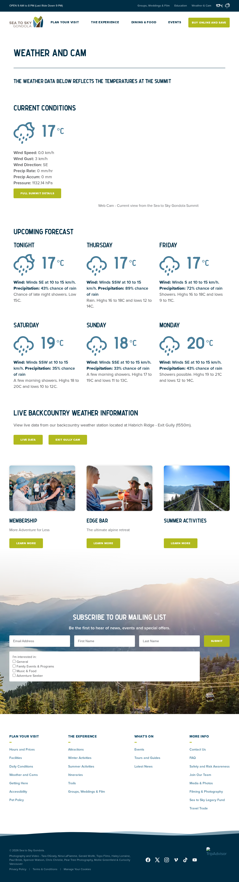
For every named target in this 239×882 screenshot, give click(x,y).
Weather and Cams (23, 775)
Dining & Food (143, 22)
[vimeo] (176, 860)
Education (180, 5)
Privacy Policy (17, 869)
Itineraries (75, 775)
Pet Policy (16, 800)
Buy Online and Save (209, 22)
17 (219, 5)
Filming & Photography (206, 792)
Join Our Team (200, 775)
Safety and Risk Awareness (210, 766)
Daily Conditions (21, 766)
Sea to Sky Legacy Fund (207, 800)
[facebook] (149, 860)
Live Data (28, 439)
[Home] (26, 22)
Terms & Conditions (45, 869)
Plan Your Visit (65, 22)
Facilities (15, 758)
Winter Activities (79, 758)
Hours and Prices (22, 749)
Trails (72, 783)
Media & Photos (201, 783)
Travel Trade (199, 808)
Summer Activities (81, 766)
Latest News (143, 766)
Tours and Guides (147, 758)
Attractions (76, 749)
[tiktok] (185, 860)
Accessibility (18, 792)
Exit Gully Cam (68, 439)
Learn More (29, 543)
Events (174, 22)
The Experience (105, 22)
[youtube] (193, 860)
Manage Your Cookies (77, 869)
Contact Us (198, 749)
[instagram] (166, 860)
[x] (157, 860)
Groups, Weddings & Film (153, 5)
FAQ (193, 758)
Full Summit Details (37, 193)
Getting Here (18, 783)
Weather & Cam (201, 5)
